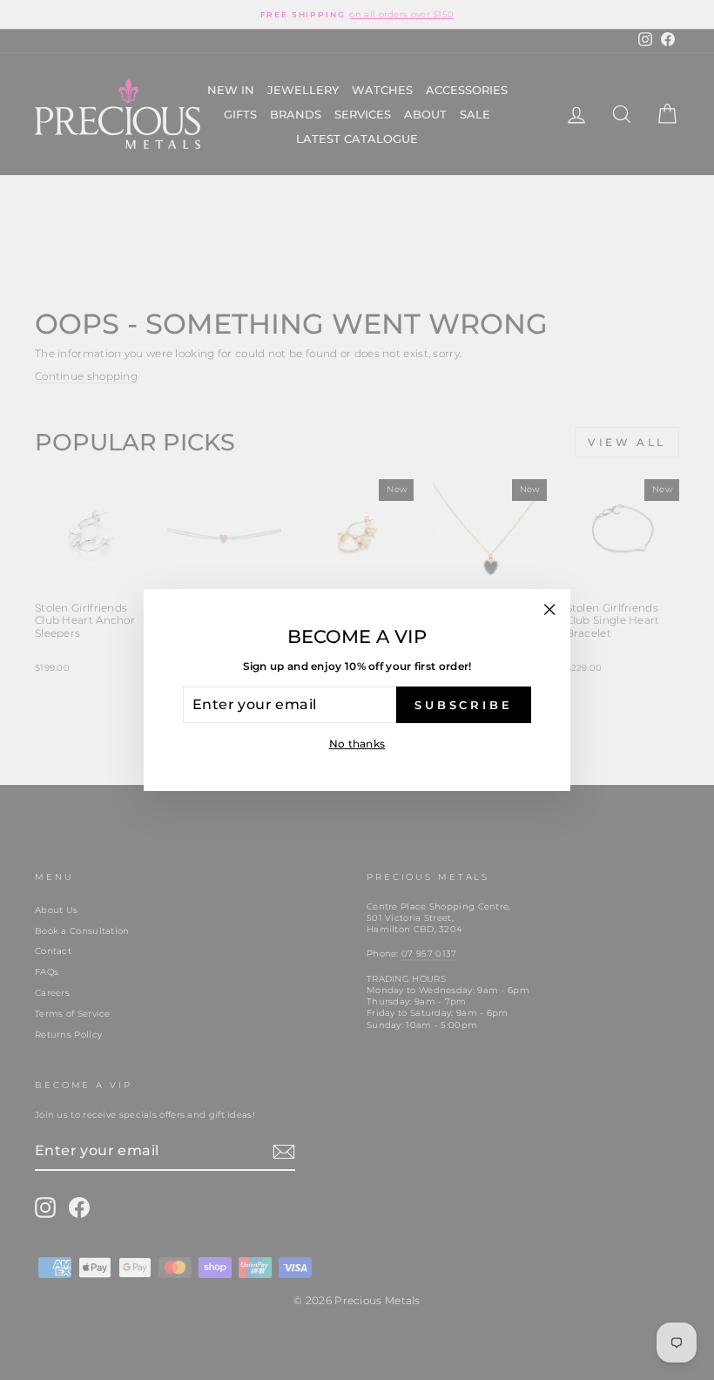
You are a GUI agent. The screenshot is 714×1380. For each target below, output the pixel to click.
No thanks (357, 743)
